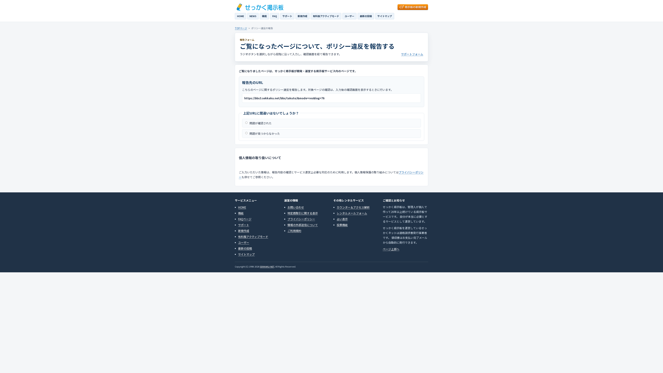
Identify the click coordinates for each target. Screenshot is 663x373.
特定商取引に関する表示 (302, 213)
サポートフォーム (412, 54)
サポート (287, 16)
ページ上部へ (391, 249)
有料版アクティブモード (326, 16)
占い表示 (342, 219)
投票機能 (342, 225)
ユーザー (349, 16)
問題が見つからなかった (264, 133)
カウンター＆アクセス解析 (353, 207)
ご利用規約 (294, 231)
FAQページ (244, 219)
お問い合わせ (295, 207)
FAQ (274, 16)
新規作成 (302, 16)
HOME (240, 16)
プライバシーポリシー (301, 219)
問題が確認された (260, 123)
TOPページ (241, 28)
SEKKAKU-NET (267, 266)
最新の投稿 (366, 16)
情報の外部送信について (302, 225)
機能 (264, 16)
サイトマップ (384, 16)
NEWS (252, 16)
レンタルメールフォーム (352, 213)
